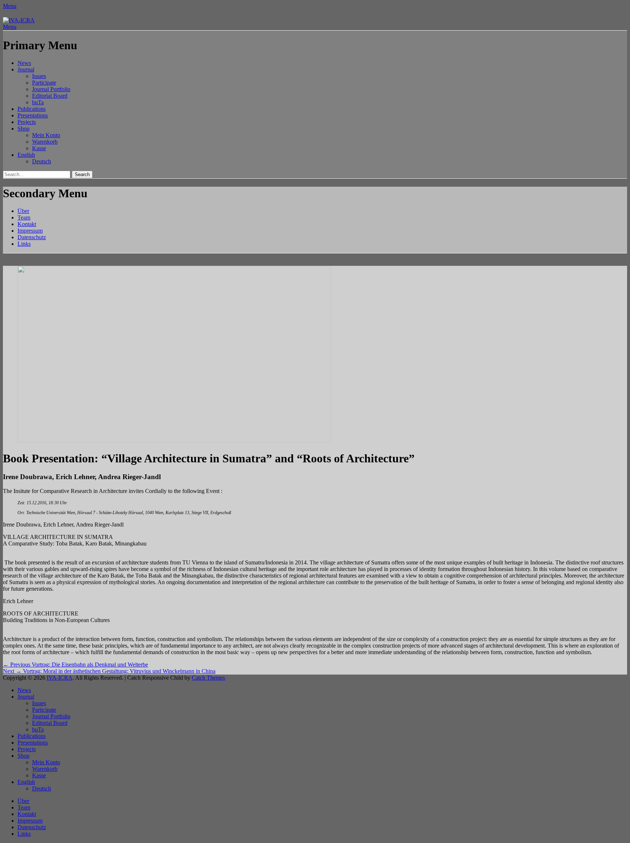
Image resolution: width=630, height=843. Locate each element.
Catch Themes (208, 678)
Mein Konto (46, 135)
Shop (24, 128)
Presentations (33, 115)
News (24, 63)
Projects (27, 122)
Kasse (39, 148)
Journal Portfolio (51, 89)
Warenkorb (45, 142)
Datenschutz (32, 237)
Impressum (30, 231)
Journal (26, 69)
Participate (44, 82)
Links (24, 244)
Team (24, 217)
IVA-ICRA (60, 678)
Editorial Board (49, 96)
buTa (38, 102)
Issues (39, 76)
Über (23, 211)
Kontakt (27, 224)
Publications (32, 109)
